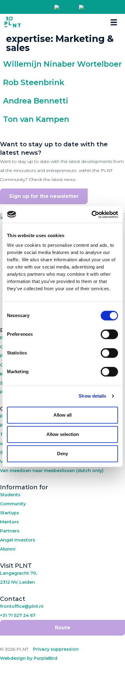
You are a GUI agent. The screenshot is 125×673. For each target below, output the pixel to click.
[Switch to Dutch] (63, 7)
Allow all (62, 414)
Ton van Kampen (36, 119)
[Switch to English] (89, 7)
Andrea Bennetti (35, 100)
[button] (111, 7)
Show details (92, 395)
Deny (62, 453)
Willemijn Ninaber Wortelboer (62, 63)
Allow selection (62, 434)
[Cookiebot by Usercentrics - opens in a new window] (91, 214)
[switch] (109, 334)
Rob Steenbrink (33, 82)
